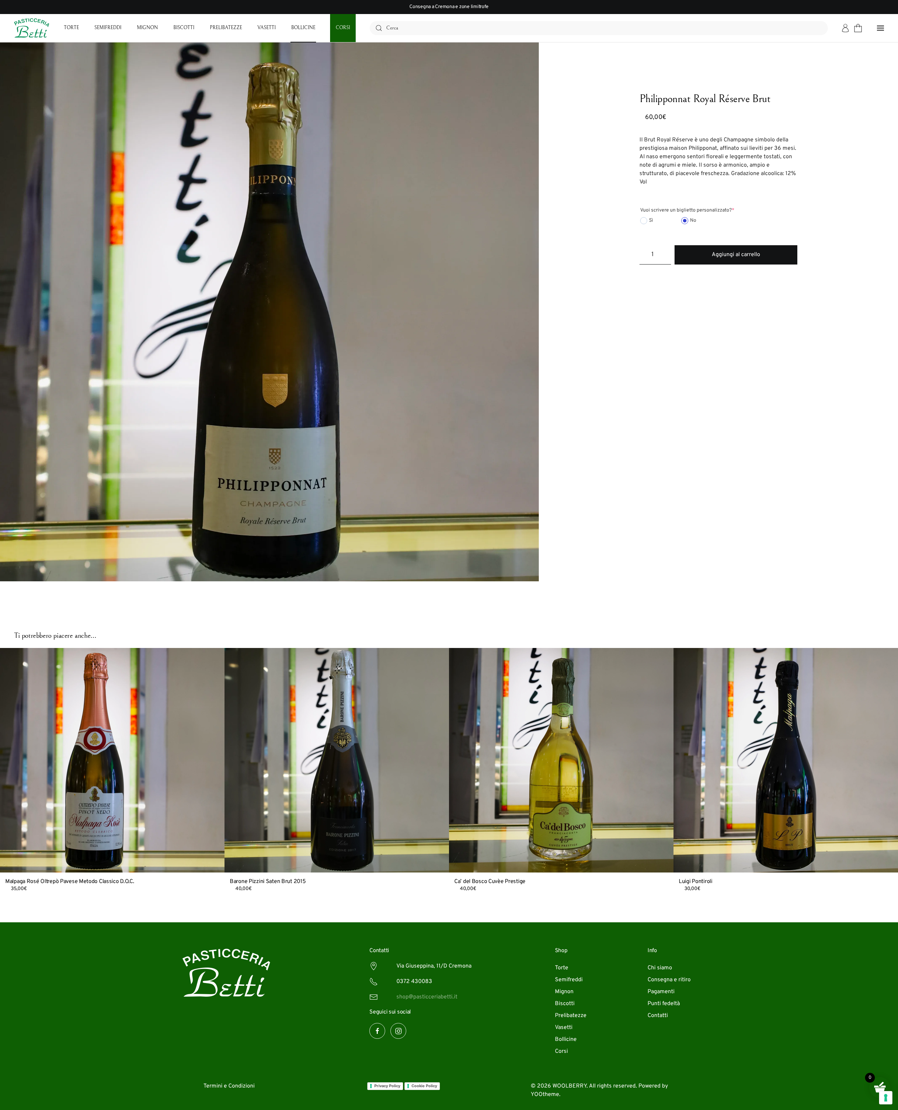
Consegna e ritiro (669, 979)
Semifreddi (107, 28)
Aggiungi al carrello (736, 254)
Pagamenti (661, 991)
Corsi (343, 28)
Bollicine (303, 28)
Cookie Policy (424, 1085)
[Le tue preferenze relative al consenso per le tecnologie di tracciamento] (885, 1097)
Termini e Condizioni (229, 1086)
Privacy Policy (387, 1085)
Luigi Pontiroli (695, 881)
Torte (71, 28)
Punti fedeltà (664, 1003)
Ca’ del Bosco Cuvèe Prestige (489, 881)
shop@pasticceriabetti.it (426, 997)
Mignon (147, 28)
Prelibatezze (226, 28)
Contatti (658, 1015)
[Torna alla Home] (31, 28)
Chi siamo (660, 967)
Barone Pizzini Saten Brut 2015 (268, 881)
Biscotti (183, 28)
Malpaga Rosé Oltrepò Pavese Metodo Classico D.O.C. (69, 881)
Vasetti (266, 28)
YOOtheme (545, 1094)
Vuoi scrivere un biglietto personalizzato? (687, 210)
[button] (880, 28)
